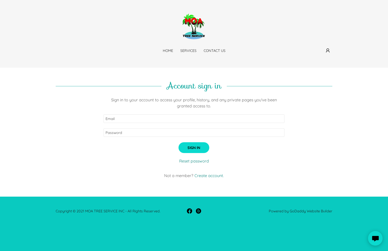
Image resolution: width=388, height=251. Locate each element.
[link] (194, 26)
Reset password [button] (194, 161)
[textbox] (194, 118)
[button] (327, 50)
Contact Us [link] (214, 50)
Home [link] (168, 50)
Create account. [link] (209, 175)
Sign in (193, 147)
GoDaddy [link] (298, 211)
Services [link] (188, 50)
